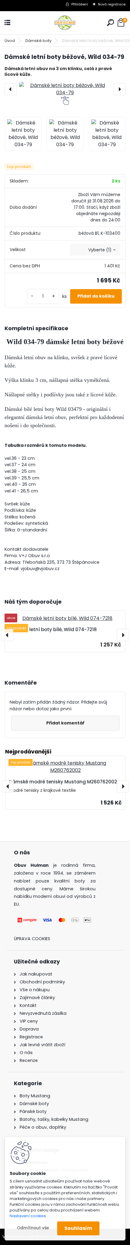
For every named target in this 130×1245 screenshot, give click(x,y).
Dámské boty (38, 41)
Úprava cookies (32, 939)
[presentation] (11, 89)
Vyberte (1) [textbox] (100, 250)
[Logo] (65, 23)
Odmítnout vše (33, 1228)
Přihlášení (79, 4)
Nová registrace (111, 4)
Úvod (10, 41)
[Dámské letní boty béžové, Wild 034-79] (65, 89)
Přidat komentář (65, 723)
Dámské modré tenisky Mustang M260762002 (63, 782)
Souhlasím (78, 1228)
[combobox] (95, 250)
